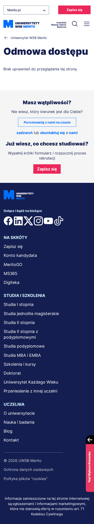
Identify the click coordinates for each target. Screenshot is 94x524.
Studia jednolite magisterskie (31, 313)
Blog (8, 431)
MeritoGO (13, 264)
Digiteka (11, 282)
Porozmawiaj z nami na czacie (47, 122)
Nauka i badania (19, 422)
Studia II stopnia (19, 322)
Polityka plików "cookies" (25, 478)
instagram (38, 220)
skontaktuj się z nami (59, 132)
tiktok (58, 220)
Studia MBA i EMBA (22, 355)
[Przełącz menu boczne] (86, 23)
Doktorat (12, 373)
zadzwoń (24, 132)
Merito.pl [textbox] (14, 10)
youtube (48, 220)
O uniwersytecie (19, 413)
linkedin (18, 220)
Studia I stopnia (19, 304)
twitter (28, 220)
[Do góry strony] (84, 507)
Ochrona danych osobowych (28, 469)
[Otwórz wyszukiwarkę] (75, 24)
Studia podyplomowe (24, 346)
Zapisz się (74, 10)
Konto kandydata (20, 255)
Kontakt (11, 440)
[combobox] (26, 9)
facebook (8, 220)
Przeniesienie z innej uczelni (30, 391)
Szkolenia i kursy (20, 364)
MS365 (10, 273)
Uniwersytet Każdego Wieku (31, 382)
